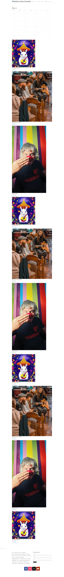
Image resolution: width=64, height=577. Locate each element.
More (49, 1)
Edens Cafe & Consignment (20, 557)
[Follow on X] (34, 569)
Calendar (19, 555)
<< (12, 543)
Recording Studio (14, 563)
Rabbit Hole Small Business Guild (25, 560)
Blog (17, 561)
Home (32, 1)
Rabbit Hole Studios (15, 125)
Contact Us (13, 557)
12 (25, 543)
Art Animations (28, 558)
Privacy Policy (14, 561)
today (12, 7)
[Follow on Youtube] (38, 569)
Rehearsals (38, 1)
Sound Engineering (26, 561)
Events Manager (4, 548)
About (35, 1)
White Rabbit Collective (15, 558)
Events (16, 555)
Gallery (13, 555)
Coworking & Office (21, 563)
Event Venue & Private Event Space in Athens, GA (19, 554)
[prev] (12, 6)
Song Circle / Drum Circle (17, 122)
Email (33, 559)
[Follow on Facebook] (26, 569)
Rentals (28, 554)
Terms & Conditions (27, 563)
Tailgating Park (14, 560)
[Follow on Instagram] (30, 569)
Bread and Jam (15, 193)
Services (42, 1)
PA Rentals (20, 561)
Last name (34, 556)
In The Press (29, 555)
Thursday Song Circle (16, 68)
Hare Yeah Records (22, 558)
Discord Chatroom (24, 555)
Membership (46, 1)
